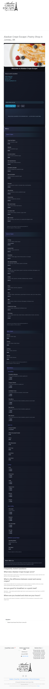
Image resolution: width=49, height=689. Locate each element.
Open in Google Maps (10, 106)
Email (23, 106)
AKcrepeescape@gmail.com (10, 80)
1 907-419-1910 (25, 656)
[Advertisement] (24, 21)
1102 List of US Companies (34, 679)
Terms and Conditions (24, 679)
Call (18, 106)
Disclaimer (11, 679)
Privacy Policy (16, 679)
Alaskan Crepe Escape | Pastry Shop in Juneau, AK (16, 622)
